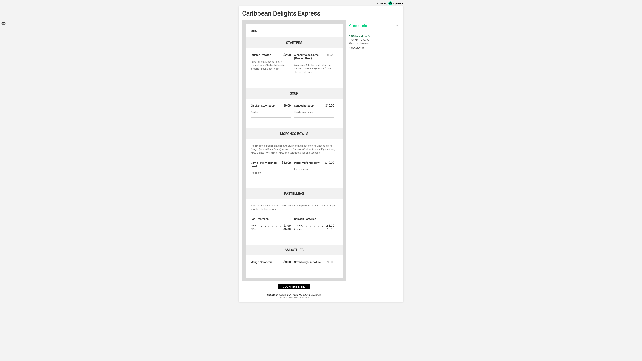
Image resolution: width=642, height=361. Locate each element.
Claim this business (359, 43)
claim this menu (294, 286)
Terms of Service (287, 297)
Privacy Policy (302, 297)
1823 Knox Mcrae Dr (359, 36)
